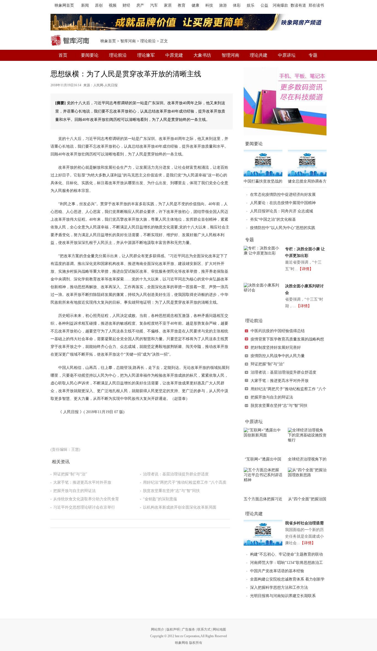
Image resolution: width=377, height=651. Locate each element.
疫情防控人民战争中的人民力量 (278, 356)
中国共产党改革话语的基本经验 (277, 571)
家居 (168, 5)
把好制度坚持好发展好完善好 (276, 347)
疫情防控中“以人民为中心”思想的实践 (282, 228)
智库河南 (128, 41)
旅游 (223, 5)
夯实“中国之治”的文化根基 (273, 219)
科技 (209, 5)
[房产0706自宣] (188, 22)
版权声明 (173, 629)
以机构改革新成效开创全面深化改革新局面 (179, 507)
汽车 (154, 5)
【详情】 (305, 269)
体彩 (237, 5)
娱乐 (250, 5)
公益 (264, 5)
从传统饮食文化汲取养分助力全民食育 (86, 499)
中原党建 (174, 55)
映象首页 (108, 41)
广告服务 (188, 629)
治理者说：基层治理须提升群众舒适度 (176, 474)
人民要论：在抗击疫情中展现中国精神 (283, 203)
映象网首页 (64, 5)
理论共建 (258, 55)
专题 (313, 55)
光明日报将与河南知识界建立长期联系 (283, 596)
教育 (181, 5)
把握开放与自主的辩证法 (74, 491)
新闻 (85, 5)
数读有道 (298, 5)
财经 (126, 5)
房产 (140, 5)
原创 (99, 5)
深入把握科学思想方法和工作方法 (279, 587)
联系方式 (204, 629)
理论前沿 (148, 41)
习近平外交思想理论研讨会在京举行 (84, 507)
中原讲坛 (287, 55)
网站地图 (219, 629)
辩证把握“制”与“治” (70, 474)
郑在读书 (316, 5)
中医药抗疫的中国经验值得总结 (278, 331)
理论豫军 (146, 55)
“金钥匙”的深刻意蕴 (160, 499)
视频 (112, 5)
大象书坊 (202, 55)
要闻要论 (90, 55)
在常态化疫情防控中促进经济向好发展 (283, 194)
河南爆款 (280, 5)
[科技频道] (285, 101)
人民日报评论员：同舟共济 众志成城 (281, 211)
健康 (195, 5)
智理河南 (230, 55)
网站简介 (157, 629)
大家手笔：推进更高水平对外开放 (82, 482)
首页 (63, 55)
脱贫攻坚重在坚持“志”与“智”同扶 (171, 491)
